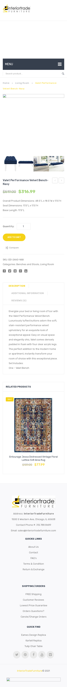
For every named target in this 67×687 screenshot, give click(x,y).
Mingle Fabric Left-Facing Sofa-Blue (61, 181)
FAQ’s (34, 558)
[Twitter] (9, 270)
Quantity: (8, 226)
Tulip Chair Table (34, 646)
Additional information (27, 293)
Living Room (22, 83)
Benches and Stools (27, 264)
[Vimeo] (50, 654)
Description (17, 285)
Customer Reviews (33, 599)
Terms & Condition (33, 563)
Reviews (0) (18, 300)
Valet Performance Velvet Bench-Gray (55, 181)
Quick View (42, 462)
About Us (33, 546)
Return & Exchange (33, 569)
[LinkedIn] (25, 270)
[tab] (18, 286)
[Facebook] (4, 270)
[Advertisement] (33, 40)
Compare (33, 462)
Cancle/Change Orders (34, 616)
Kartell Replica (34, 640)
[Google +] (20, 270)
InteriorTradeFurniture (29, 670)
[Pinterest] (15, 270)
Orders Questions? (33, 611)
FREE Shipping (33, 594)
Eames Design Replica (33, 634)
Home (6, 83)
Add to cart (14, 237)
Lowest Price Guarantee (33, 605)
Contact (33, 552)
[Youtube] (42, 654)
